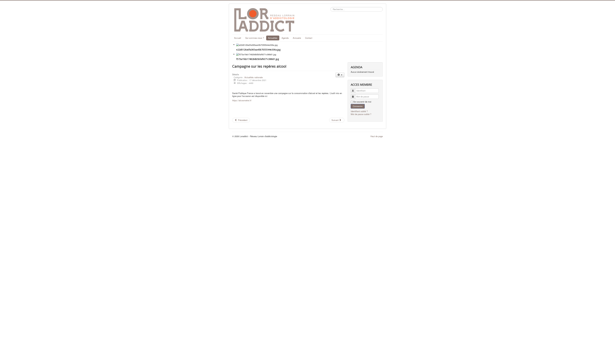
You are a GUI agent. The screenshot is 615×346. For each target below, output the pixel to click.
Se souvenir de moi (362, 101)
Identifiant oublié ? (359, 111)
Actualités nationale (253, 77)
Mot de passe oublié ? (361, 114)
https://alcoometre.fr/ (242, 100)
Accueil (237, 37)
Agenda (285, 37)
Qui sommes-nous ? (254, 37)
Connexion (358, 106)
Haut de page (376, 136)
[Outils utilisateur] (340, 75)
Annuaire (297, 37)
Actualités (272, 37)
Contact (308, 37)
